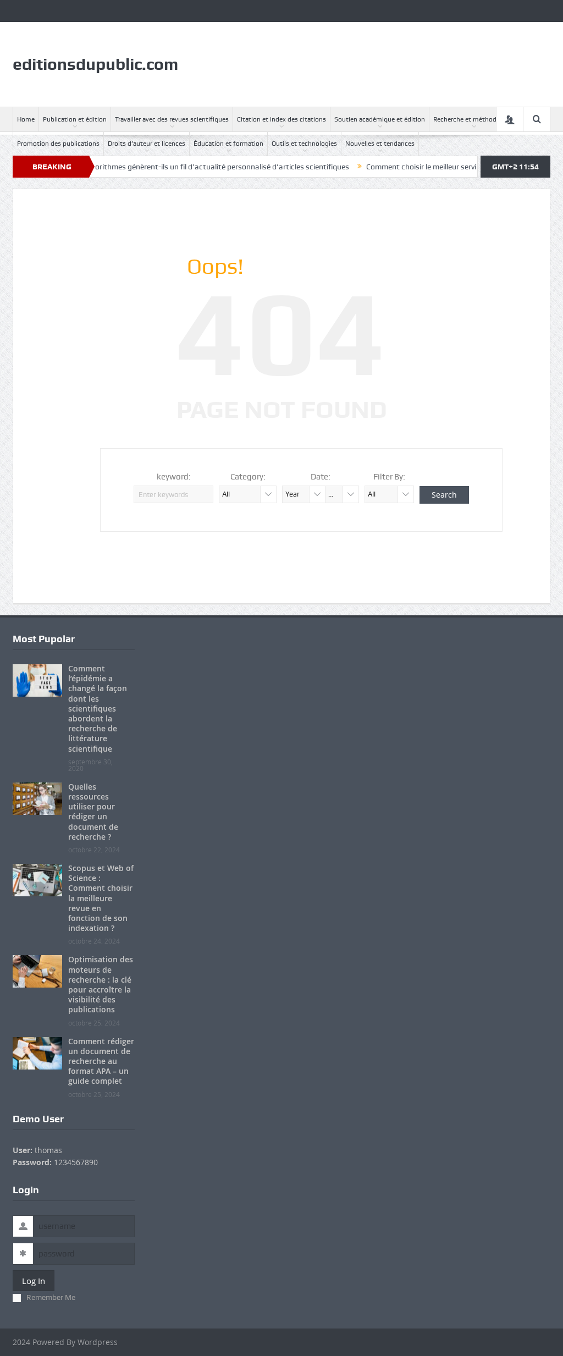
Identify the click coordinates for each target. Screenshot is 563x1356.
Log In (33, 1280)
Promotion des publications (58, 143)
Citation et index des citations (281, 119)
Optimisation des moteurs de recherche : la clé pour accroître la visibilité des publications (100, 984)
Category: (248, 477)
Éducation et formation (228, 143)
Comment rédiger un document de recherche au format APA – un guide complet (101, 1061)
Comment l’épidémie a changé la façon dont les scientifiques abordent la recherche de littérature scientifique (97, 708)
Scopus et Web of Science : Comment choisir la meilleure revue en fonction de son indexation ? (101, 898)
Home (26, 119)
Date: (320, 477)
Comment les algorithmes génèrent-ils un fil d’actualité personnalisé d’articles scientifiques (170, 166)
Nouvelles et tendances (380, 143)
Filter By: (389, 477)
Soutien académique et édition (379, 119)
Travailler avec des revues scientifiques (172, 119)
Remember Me (50, 1297)
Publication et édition (75, 119)
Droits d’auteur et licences (146, 143)
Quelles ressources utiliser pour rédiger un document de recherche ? (93, 811)
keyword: (174, 477)
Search (444, 494)
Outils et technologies (304, 143)
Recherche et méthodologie (474, 119)
